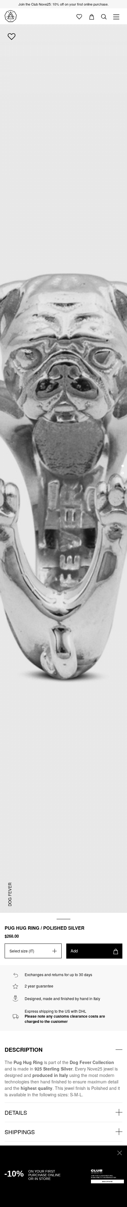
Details (16, 1112)
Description (24, 1050)
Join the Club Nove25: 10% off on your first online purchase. (63, 4)
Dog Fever (10, 894)
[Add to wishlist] (11, 36)
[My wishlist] (79, 16)
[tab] (63, 1049)
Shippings (20, 1132)
